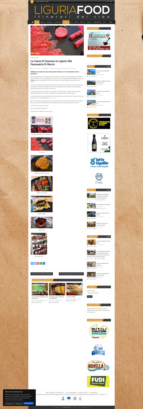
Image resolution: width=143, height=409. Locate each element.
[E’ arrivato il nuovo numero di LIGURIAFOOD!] (57, 289)
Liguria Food (44, 300)
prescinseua (71, 68)
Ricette (82, 22)
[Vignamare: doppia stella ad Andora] (91, 214)
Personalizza (9, 403)
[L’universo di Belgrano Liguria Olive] (91, 242)
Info (104, 22)
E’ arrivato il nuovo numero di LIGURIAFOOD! (56, 297)
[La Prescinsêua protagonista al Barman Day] (40, 289)
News (36, 22)
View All (108, 66)
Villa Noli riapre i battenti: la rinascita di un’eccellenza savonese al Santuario (102, 196)
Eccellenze (49, 22)
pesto (68, 68)
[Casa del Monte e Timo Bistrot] (91, 205)
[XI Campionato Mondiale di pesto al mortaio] (91, 274)
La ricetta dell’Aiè (70, 297)
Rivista (89, 22)
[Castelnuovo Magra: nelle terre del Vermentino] (91, 82)
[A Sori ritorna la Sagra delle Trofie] (91, 72)
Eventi (76, 22)
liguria (60, 68)
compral (53, 68)
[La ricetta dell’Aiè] (74, 289)
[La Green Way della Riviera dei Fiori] (91, 102)
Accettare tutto (28, 403)
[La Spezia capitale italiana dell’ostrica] (91, 264)
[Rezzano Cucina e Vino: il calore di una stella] (91, 224)
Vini (71, 22)
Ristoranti (66, 22)
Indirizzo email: (91, 290)
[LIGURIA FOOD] (71, 11)
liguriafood (64, 68)
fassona (57, 68)
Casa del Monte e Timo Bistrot (103, 204)
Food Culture (58, 22)
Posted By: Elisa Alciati (36, 68)
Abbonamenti (97, 22)
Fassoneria (80, 78)
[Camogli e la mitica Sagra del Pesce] (91, 92)
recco (75, 68)
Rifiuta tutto (19, 403)
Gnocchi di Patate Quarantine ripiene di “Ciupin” (71, 273)
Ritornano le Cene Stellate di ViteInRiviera (42, 273)
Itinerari (42, 22)
